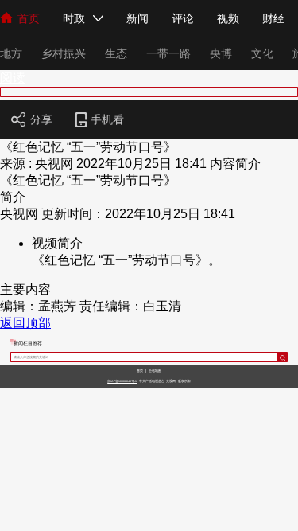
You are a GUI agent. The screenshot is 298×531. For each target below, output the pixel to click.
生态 (116, 53)
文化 (262, 53)
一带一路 (168, 53)
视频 (228, 18)
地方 (11, 53)
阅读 (12, 77)
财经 (273, 18)
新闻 (137, 18)
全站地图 (155, 371)
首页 (28, 18)
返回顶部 (25, 323)
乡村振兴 (63, 53)
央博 (221, 53)
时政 (74, 18)
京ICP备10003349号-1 (122, 381)
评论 (183, 18)
